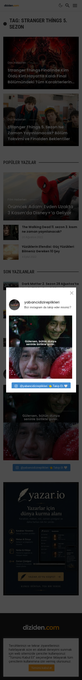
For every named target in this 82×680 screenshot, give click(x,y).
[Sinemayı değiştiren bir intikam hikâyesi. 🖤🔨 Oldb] (40, 347)
